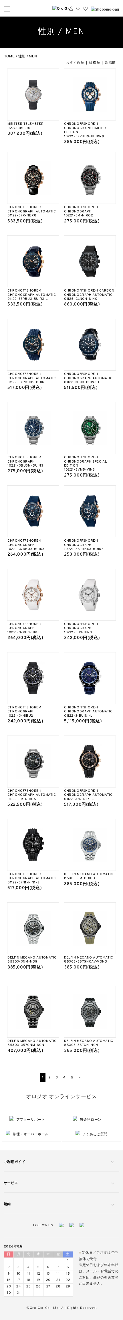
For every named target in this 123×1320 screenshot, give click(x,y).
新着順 (110, 63)
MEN (33, 56)
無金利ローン (91, 1120)
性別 (21, 56)
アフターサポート (30, 1120)
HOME (9, 56)
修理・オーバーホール (31, 1134)
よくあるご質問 (95, 1134)
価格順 (94, 63)
